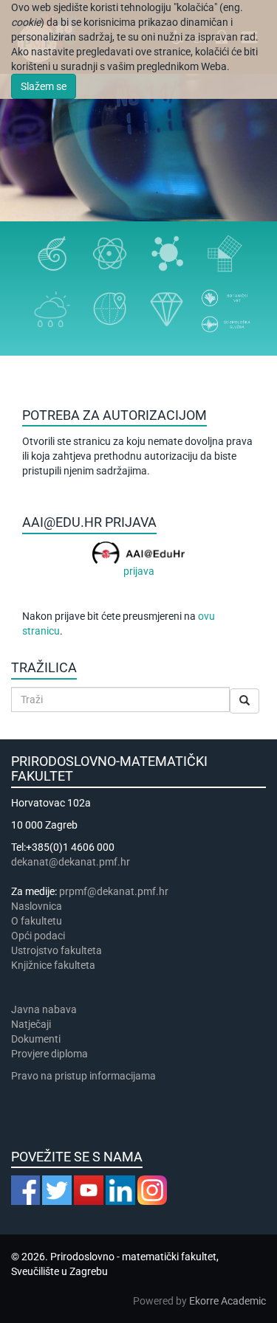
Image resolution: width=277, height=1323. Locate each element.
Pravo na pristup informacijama (85, 1076)
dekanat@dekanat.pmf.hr (70, 862)
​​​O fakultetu (36, 921)
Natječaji (31, 1024)
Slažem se (43, 86)
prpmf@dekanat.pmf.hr (113, 891)
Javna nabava (44, 1009)
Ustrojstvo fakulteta (56, 950)
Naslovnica (36, 906)
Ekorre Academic (227, 1301)
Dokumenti (36, 1039)
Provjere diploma (49, 1054)
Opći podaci (38, 936)
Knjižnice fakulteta (53, 965)
